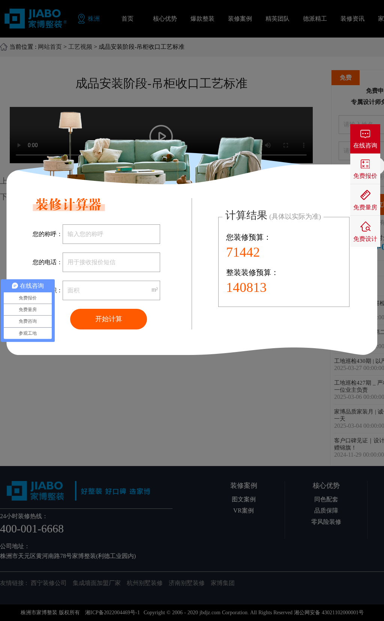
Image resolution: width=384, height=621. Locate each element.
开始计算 (108, 319)
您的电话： (48, 262)
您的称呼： (48, 234)
